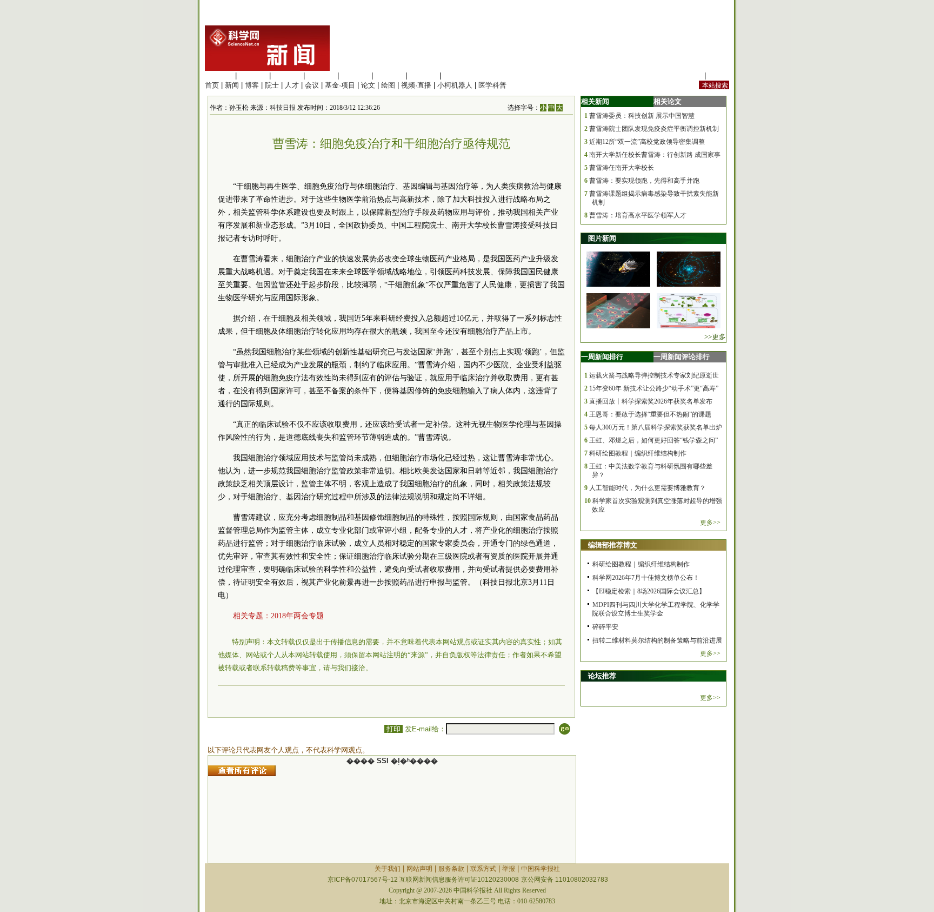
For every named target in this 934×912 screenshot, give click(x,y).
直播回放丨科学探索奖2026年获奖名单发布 (650, 401)
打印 (393, 729)
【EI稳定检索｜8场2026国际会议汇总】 (648, 591)
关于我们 (388, 869)
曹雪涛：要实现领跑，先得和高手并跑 (644, 180)
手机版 (718, 75)
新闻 (232, 85)
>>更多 (715, 337)
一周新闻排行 (602, 357)
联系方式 (483, 869)
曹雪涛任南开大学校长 (621, 167)
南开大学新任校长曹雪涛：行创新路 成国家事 (654, 154)
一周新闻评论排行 (681, 357)
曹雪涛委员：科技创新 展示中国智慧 (642, 116)
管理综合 (457, 75)
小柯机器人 (454, 85)
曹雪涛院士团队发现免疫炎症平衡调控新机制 (654, 129)
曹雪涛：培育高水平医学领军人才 (637, 215)
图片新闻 (602, 238)
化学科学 (287, 75)
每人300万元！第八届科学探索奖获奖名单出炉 (655, 427)
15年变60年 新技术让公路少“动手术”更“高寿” (653, 388)
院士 (272, 85)
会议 (312, 85)
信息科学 (355, 75)
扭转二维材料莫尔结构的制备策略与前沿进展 (657, 640)
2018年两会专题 (297, 616)
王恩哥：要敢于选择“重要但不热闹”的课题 (650, 414)
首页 (212, 85)
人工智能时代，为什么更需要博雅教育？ (647, 488)
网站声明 (419, 869)
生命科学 (219, 75)
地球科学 (389, 75)
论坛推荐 (602, 676)
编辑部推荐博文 (612, 545)
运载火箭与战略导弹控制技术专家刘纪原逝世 (654, 375)
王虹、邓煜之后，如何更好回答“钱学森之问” (653, 440)
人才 (292, 85)
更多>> (710, 522)
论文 (368, 85)
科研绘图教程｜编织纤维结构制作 (637, 453)
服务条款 (451, 869)
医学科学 (253, 75)
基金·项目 (340, 85)
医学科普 (492, 85)
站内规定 (688, 75)
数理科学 (423, 75)
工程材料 (321, 75)
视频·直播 (416, 85)
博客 (252, 85)
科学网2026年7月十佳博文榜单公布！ (645, 577)
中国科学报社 (540, 869)
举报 (508, 869)
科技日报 (283, 107)
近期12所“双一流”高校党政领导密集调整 (647, 142)
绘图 (388, 85)
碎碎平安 (605, 627)
